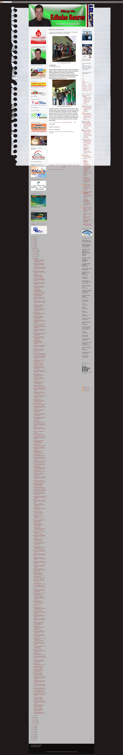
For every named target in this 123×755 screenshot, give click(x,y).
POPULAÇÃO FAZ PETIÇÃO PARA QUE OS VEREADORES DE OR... (39, 361)
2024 (33, 241)
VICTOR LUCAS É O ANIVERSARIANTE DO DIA (39, 584)
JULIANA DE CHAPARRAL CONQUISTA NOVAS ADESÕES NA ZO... (38, 306)
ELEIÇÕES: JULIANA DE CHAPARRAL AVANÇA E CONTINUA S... (38, 474)
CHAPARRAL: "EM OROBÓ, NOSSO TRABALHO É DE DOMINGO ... (39, 448)
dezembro (35, 249)
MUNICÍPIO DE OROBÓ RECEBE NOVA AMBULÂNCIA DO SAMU (38, 451)
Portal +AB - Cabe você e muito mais (87, 225)
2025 (33, 240)
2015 (33, 732)
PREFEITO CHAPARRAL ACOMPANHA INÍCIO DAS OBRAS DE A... (39, 504)
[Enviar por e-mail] (49, 124)
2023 (33, 243)
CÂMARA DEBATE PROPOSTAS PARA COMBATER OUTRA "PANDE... (37, 342)
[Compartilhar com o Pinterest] (54, 124)
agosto (34, 256)
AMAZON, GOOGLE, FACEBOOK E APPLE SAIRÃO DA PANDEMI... (38, 275)
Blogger (75, 751)
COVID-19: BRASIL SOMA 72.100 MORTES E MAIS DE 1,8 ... (39, 586)
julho (34, 258)
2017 (33, 729)
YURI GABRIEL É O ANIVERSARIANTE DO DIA (39, 577)
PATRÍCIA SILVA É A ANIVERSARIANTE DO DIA (39, 654)
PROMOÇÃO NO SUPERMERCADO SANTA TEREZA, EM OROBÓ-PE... (39, 467)
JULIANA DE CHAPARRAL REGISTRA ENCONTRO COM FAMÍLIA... (38, 287)
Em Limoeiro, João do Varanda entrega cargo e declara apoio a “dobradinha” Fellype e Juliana (87, 116)
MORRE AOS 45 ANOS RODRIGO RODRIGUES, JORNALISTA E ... (38, 317)
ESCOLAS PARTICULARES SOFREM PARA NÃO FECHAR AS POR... (38, 294)
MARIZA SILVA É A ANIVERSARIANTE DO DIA (39, 664)
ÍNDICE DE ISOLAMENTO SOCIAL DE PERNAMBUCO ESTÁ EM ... (39, 279)
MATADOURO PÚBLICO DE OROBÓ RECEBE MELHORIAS (38, 410)
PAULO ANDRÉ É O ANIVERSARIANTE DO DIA (39, 455)
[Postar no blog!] (50, 124)
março (34, 720)
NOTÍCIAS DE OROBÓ (86, 149)
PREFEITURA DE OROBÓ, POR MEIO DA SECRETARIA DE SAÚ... (39, 272)
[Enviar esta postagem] (75, 122)
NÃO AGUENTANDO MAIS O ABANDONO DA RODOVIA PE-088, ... (39, 437)
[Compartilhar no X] (52, 124)
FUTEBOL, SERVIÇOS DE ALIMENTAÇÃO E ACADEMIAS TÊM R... (38, 539)
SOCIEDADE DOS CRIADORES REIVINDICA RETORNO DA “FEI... (39, 268)
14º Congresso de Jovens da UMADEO (87, 157)
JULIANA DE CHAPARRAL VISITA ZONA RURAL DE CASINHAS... (38, 379)
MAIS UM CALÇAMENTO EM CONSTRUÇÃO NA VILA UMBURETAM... (39, 590)
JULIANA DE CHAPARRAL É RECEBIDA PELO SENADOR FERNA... (39, 562)
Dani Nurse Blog (87, 139)
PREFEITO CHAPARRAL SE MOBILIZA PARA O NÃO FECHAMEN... (39, 337)
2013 (33, 736)
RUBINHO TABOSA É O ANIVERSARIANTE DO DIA (39, 386)
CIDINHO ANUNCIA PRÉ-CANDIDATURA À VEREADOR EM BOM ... (38, 573)
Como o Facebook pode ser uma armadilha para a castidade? (86, 187)
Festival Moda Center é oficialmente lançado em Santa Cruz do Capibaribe (87, 109)
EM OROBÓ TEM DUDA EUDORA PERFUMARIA (38, 350)
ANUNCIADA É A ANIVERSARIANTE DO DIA (39, 445)
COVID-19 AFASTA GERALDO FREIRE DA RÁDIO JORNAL (39, 354)
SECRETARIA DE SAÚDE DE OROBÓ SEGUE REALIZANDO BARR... (39, 594)
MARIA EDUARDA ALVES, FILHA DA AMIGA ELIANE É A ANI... (39, 428)
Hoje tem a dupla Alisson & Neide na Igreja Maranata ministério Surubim (87, 180)
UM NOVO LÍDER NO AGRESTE (37, 605)
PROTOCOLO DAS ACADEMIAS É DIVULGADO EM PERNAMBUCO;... (39, 547)
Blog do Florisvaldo (85, 161)
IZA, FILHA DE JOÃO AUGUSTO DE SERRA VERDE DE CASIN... (38, 512)
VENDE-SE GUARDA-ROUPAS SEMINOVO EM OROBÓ (39, 462)
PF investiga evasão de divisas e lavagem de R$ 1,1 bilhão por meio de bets (87, 125)
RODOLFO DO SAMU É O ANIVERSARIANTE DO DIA (39, 481)
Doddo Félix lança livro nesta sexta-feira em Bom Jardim (87, 195)
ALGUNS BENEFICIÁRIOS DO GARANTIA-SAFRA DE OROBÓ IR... (39, 396)
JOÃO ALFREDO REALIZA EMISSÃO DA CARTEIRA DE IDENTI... (39, 558)
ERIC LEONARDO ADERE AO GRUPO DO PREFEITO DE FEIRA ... (39, 551)
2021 (33, 246)
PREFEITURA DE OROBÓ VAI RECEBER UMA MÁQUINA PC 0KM (39, 357)
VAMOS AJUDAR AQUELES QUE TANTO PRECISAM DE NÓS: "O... (39, 371)
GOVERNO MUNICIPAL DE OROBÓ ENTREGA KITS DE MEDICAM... (39, 321)
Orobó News (86, 155)
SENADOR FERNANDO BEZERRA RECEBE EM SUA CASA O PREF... (39, 570)
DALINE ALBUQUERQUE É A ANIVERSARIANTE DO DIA (39, 691)
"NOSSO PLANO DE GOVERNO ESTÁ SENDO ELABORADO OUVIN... (39, 400)
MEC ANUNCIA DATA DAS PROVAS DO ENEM (38, 667)
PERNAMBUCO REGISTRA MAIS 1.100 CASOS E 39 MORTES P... (38, 580)
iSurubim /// (85, 177)
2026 (33, 238)
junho (34, 715)
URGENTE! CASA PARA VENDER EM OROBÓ (38, 364)
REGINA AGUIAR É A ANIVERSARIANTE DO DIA (39, 404)
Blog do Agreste (87, 113)
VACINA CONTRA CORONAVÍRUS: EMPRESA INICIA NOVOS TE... (39, 313)
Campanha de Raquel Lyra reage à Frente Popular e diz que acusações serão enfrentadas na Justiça (87, 100)
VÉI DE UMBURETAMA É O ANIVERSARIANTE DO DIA (39, 464)
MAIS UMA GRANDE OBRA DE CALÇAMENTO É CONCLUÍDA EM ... (39, 647)
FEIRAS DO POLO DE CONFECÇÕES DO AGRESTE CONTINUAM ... (39, 601)
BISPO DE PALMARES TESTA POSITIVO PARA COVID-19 (39, 689)
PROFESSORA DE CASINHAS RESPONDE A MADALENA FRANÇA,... (39, 677)
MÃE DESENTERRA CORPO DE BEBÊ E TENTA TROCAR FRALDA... (39, 458)
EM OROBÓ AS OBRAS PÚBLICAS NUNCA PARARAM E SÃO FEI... (38, 674)
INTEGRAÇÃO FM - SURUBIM (87, 193)
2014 (33, 734)
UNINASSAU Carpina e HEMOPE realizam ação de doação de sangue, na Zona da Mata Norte (87, 143)
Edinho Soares (86, 388)
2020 (33, 248)
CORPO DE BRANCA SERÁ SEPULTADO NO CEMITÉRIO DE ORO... (38, 382)
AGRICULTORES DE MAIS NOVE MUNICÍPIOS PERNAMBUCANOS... (38, 441)
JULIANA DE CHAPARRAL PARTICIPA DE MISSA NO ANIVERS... (39, 598)
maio (34, 717)
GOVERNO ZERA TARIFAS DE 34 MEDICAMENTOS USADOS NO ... (39, 543)
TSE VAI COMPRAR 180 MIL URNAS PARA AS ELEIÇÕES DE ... (39, 302)
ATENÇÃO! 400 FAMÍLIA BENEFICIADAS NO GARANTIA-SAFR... (38, 670)
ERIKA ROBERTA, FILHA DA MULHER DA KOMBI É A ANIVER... (39, 643)
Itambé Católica (86, 184)
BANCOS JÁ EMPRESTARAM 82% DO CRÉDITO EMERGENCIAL (39, 521)
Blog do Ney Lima (87, 106)
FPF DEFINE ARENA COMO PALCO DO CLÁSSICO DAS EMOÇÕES (39, 326)
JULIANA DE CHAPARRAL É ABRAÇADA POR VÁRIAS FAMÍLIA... (39, 330)
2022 (33, 245)
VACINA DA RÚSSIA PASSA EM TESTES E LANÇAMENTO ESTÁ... (39, 554)
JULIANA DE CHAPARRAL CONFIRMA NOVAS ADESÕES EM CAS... (38, 484)
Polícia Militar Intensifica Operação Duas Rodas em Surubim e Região (87, 203)
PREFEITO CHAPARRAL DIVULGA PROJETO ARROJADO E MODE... (38, 698)
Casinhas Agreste (87, 130)
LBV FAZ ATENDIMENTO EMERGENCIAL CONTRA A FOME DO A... (39, 393)
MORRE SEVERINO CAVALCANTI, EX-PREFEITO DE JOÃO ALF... (39, 508)
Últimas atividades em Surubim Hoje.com (87, 220)
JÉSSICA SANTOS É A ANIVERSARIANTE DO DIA (39, 435)
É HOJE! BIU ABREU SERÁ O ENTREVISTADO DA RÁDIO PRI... (39, 685)
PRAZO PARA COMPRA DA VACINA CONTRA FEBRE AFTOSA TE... (38, 264)
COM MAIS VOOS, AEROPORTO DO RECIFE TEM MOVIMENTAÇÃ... (39, 528)
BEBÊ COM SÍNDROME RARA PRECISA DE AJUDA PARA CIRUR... (39, 389)
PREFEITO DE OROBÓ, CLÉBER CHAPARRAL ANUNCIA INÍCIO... (38, 709)
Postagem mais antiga (73, 165)
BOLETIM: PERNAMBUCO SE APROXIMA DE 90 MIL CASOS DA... (39, 309)
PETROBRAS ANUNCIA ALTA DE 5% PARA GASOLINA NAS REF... (39, 681)
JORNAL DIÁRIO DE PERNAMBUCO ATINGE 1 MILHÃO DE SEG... (39, 375)
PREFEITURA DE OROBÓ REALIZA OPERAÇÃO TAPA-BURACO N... (39, 407)
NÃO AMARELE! (36, 351)
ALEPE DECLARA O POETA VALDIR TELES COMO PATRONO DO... (38, 635)
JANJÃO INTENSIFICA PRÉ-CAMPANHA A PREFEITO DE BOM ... (39, 424)
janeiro (34, 724)
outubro (35, 253)
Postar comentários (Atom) (57, 169)
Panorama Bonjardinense (86, 200)
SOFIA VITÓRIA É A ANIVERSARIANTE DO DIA (39, 471)
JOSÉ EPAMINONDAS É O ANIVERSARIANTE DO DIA (39, 713)
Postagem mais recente (55, 165)
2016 (33, 731)
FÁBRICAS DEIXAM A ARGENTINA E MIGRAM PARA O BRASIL (38, 524)
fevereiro (35, 722)
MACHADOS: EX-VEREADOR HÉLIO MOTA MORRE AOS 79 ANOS (39, 536)
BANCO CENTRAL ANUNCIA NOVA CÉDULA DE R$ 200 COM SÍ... (39, 283)
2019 (33, 726)
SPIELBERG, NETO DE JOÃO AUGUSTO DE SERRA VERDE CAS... (39, 414)
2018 (33, 727)
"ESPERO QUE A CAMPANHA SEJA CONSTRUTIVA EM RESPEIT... (39, 566)
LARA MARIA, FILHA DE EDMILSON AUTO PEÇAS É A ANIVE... (39, 615)
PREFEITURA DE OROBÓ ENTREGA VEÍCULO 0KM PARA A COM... (39, 493)
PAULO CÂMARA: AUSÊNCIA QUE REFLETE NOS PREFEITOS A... (39, 418)
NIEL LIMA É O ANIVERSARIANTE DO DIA (39, 422)
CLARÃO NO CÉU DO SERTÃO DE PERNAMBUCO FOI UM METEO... (39, 477)
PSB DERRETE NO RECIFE (38, 323)
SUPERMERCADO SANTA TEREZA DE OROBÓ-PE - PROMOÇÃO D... (39, 260)
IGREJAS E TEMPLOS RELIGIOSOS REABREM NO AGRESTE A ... (39, 612)
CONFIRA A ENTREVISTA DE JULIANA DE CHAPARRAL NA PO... (39, 619)
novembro (35, 251)
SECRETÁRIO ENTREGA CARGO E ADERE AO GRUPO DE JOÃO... (38, 705)
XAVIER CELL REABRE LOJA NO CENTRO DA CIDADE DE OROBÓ (39, 702)
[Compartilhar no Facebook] (53, 124)
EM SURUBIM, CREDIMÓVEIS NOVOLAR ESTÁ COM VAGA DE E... (39, 657)
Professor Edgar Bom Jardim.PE (87, 122)
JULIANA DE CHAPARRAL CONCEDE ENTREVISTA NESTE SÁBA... (38, 661)
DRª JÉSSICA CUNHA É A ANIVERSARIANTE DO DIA (39, 488)
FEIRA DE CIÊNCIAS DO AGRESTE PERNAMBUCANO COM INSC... (38, 517)
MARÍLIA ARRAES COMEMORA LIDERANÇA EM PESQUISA (39, 490)
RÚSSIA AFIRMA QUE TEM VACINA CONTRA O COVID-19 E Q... (39, 298)
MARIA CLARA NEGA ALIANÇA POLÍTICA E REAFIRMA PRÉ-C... (39, 346)
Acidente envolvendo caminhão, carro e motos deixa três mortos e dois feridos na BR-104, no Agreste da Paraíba (87, 134)
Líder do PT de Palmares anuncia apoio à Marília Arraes (87, 151)
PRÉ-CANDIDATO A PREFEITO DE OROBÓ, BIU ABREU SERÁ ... (39, 694)
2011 (33, 739)
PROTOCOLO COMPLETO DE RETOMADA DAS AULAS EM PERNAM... (39, 497)
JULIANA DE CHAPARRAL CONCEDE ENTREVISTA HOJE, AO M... (38, 632)
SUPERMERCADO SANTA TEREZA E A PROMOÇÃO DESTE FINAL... (39, 367)
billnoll (66, 751)
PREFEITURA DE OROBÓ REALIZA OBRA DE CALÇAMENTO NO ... (38, 623)
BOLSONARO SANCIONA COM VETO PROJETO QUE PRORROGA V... (39, 334)
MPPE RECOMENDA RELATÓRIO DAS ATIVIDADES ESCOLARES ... (39, 291)
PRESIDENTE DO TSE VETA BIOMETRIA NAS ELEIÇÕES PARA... (39, 501)
